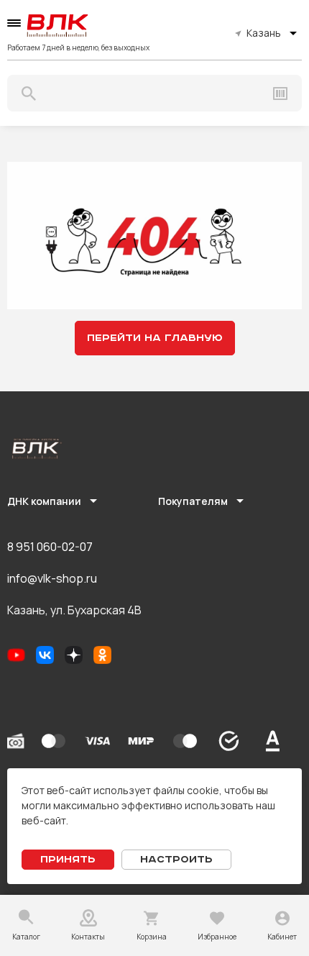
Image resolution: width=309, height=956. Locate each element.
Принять (68, 859)
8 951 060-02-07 (50, 547)
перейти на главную (155, 338)
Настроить (176, 859)
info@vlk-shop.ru (52, 578)
